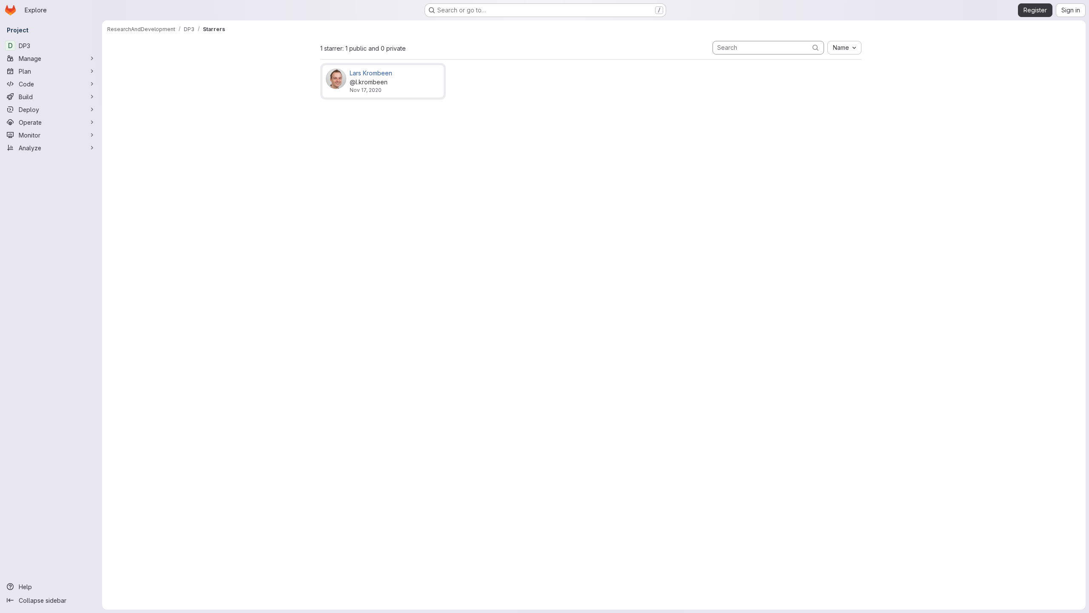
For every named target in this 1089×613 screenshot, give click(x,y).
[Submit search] (815, 47)
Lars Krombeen (371, 73)
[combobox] (844, 47)
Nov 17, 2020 (366, 90)
